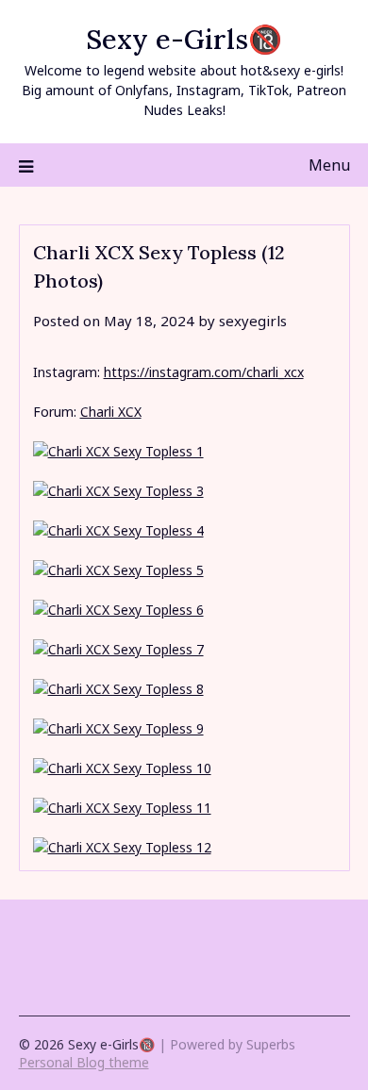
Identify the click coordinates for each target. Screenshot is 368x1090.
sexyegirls (253, 320)
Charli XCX (111, 412)
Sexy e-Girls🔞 (184, 39)
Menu (329, 165)
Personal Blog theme (84, 1062)
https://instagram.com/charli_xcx (204, 372)
